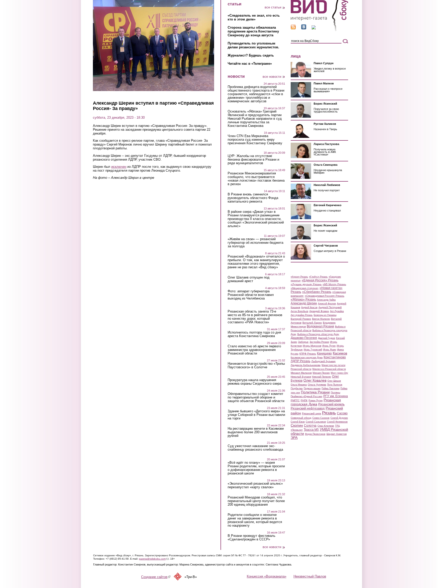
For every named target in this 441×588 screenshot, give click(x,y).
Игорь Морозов (312, 345)
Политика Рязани (315, 392)
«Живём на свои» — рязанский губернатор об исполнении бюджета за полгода (255, 242)
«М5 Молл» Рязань (334, 284)
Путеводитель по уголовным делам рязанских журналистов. (253, 45)
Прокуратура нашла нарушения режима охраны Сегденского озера (254, 381)
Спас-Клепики (325, 425)
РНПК (304, 400)
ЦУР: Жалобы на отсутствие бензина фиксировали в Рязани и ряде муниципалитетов (253, 159)
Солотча (310, 425)
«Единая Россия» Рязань (320, 280)
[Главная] (319, 30)
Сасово (342, 413)
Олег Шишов (334, 381)
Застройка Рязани (319, 342)
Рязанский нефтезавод (308, 408)
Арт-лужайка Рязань (302, 315)
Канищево (324, 353)
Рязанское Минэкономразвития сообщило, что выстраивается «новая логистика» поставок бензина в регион (256, 179)
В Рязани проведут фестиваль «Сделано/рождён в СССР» (251, 537)
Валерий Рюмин (301, 318)
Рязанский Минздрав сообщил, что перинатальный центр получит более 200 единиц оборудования (256, 501)
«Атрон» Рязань (299, 276)
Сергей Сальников (316, 421)
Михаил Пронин (321, 373)
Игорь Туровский (313, 349)
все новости (272, 77)
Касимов (340, 353)
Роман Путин (316, 400)
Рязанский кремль (331, 404)
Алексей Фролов (327, 303)
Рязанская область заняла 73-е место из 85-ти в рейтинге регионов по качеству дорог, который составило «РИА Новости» (255, 317)
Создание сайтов (155, 577)
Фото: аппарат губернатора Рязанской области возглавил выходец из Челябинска (251, 295)
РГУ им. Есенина (335, 396)
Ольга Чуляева (317, 384)
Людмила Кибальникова (306, 365)
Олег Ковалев (314, 380)
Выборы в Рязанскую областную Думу (318, 334)
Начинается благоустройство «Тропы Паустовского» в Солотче (256, 365)
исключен (118, 167)
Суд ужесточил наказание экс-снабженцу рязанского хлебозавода (255, 447)
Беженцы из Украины (325, 315)
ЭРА (294, 438)
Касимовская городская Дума (307, 357)
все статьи (273, 7)
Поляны (335, 392)
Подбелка (297, 388)
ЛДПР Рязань (300, 361)
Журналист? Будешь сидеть (251, 55)
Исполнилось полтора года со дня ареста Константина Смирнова (254, 334)
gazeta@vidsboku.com (154, 558)
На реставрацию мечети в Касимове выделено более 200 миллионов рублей (256, 432)
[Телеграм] (314, 28)
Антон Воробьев (299, 311)
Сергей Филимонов (337, 421)
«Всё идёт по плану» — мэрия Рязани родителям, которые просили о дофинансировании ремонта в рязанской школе (256, 468)
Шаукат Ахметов (336, 433)
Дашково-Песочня (304, 338)
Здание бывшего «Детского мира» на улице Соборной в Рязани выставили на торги (256, 414)
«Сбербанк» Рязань (316, 292)
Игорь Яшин (329, 349)
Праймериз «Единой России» (306, 396)
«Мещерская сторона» (304, 288)
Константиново (335, 357)
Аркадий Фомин (319, 311)
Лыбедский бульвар (323, 361)
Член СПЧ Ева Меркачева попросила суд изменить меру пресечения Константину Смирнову (255, 139)
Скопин (297, 425)
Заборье (303, 341)
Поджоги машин (312, 388)
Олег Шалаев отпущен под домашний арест (249, 279)
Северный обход (301, 417)
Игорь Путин (329, 346)
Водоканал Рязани (320, 326)
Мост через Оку (339, 373)
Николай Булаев (301, 376)
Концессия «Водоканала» (266, 576)
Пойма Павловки (330, 388)
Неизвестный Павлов (309, 576)
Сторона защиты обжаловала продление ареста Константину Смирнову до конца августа (253, 31)
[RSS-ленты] (293, 28)
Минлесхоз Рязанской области (329, 369)
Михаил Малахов (301, 372)
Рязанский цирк (311, 413)
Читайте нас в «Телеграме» (250, 63)
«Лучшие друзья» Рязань (306, 284)
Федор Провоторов (315, 434)
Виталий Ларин (312, 322)
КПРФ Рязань (307, 353)
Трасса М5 (311, 429)
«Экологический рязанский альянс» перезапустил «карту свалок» (255, 485)
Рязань (329, 412)
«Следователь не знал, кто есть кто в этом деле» (254, 17)
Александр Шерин (304, 303)
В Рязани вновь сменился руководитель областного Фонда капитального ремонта (253, 198)
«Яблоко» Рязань (303, 299)
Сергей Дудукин (339, 418)
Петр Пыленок (334, 384)
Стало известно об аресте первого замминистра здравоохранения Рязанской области (254, 350)
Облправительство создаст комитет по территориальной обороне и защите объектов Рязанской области (256, 397)
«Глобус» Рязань (318, 276)
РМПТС (295, 400)
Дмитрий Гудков (326, 338)
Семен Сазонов (320, 418)
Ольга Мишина (299, 384)
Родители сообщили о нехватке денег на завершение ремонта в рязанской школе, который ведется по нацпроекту (255, 520)
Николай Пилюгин (321, 376)
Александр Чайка (326, 299)
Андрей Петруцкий (330, 307)
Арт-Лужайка (337, 311)
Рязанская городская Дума (316, 402)
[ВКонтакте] (303, 28)
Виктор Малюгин (321, 319)
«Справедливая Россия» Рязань (324, 295)
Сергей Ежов (298, 421)
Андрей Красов (309, 307)
